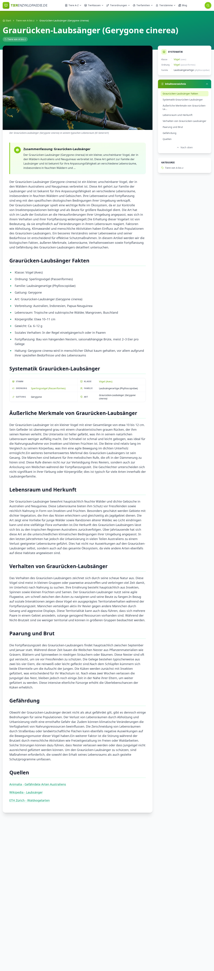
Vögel (177, 59)
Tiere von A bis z (25, 20)
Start (8, 20)
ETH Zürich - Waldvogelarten (29, 800)
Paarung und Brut (173, 127)
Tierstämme (166, 5)
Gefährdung (169, 133)
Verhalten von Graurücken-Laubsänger (184, 121)
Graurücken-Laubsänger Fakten (180, 93)
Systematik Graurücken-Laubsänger (183, 99)
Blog (184, 5)
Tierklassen (94, 5)
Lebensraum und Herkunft (177, 115)
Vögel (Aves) (105, 381)
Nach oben (187, 147)
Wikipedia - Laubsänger (26, 792)
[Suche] (208, 5)
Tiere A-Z (74, 5)
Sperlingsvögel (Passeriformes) (48, 388)
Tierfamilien (143, 5)
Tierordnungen (118, 5)
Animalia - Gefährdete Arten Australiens (37, 784)
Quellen (167, 139)
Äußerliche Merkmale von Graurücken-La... (184, 107)
